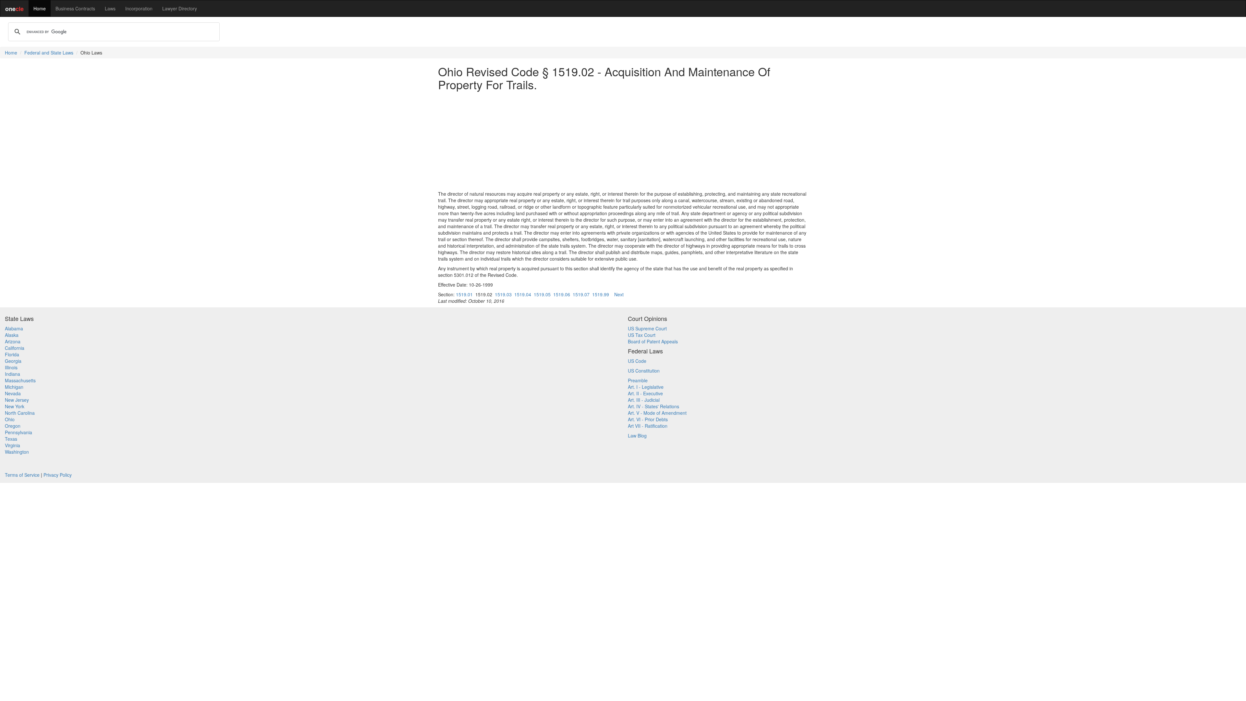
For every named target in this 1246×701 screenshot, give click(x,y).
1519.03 (503, 294)
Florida (12, 354)
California (14, 348)
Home (39, 8)
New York (14, 406)
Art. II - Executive (645, 393)
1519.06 (561, 294)
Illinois (11, 367)
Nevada (13, 393)
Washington (17, 452)
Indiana (12, 374)
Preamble (638, 380)
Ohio (10, 419)
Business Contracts (75, 8)
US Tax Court (641, 335)
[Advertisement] (623, 140)
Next (619, 294)
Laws (110, 8)
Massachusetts (20, 380)
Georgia (13, 361)
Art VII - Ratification (647, 426)
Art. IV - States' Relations (653, 406)
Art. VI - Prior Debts (648, 419)
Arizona (12, 341)
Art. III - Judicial (644, 400)
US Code (637, 361)
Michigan (14, 387)
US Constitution (644, 370)
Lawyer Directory (179, 8)
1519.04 (522, 294)
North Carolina (20, 413)
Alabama (14, 328)
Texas (11, 439)
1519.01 (464, 294)
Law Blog (637, 435)
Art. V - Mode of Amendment (657, 413)
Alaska (11, 335)
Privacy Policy (57, 475)
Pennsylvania (18, 432)
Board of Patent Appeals (653, 341)
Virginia (12, 445)
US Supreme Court (647, 328)
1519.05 (542, 294)
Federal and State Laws (48, 52)
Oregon (12, 426)
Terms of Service (22, 475)
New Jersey (17, 400)
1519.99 (600, 294)
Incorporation (139, 8)
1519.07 (581, 294)
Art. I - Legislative (646, 387)
